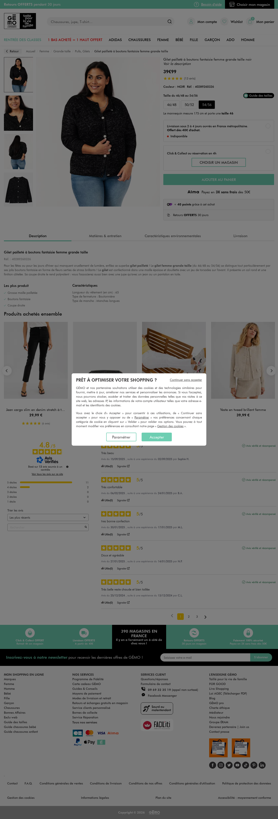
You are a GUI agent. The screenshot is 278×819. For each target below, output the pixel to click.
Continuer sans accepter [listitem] (186, 380)
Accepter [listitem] (157, 437)
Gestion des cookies (170, 426)
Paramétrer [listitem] (121, 437)
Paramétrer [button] (141, 417)
